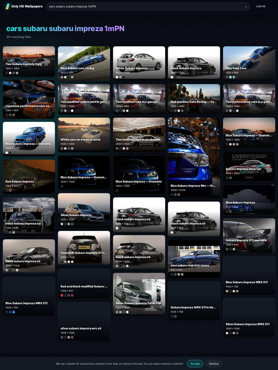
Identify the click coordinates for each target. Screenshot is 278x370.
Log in (260, 6)
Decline (214, 363)
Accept (195, 363)
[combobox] (146, 7)
